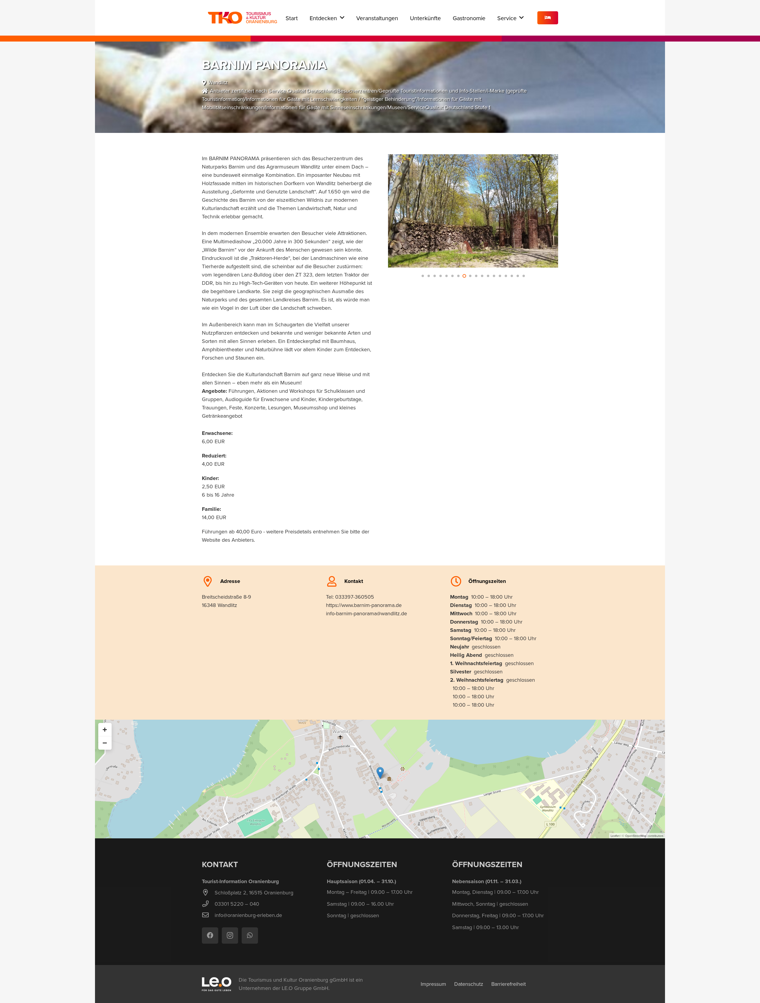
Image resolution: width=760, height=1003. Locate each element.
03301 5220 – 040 (237, 903)
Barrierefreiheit (508, 984)
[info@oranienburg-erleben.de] (208, 915)
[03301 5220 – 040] (208, 904)
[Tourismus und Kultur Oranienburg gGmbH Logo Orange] (242, 18)
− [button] (104, 742)
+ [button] (104, 729)
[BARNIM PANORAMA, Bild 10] (473, 211)
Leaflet (615, 836)
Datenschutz (468, 984)
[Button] (547, 18)
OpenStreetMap (636, 836)
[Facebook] (210, 935)
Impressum (433, 984)
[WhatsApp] (250, 935)
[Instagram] (230, 935)
